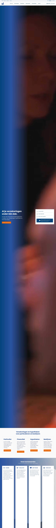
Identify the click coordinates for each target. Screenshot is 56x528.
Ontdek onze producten (6, 222)
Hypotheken (22, 3)
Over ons (11, 3)
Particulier (4, 0)
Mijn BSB (49, 3)
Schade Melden (34, 3)
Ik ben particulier (40, 211)
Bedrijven (8, 0)
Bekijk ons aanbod (7, 450)
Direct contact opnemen (42, 216)
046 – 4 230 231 (53, 0)
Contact (11, 0)
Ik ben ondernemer (41, 213)
